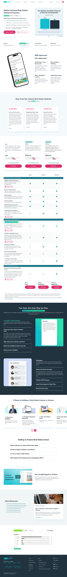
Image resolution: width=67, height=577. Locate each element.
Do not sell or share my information (44, 568)
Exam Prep (26, 1)
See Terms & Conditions (12, 207)
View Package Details (13, 163)
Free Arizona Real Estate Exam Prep (13, 510)
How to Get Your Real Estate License (14, 508)
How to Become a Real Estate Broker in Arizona (16, 507)
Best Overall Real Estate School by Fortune (18, 20)
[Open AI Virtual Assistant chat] (63, 2)
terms (14, 297)
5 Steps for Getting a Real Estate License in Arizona (16, 505)
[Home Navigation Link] (7, 2)
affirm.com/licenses (14, 296)
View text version (60, 36)
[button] (35, 430)
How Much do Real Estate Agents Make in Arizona (16, 503)
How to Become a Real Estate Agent (14, 512)
